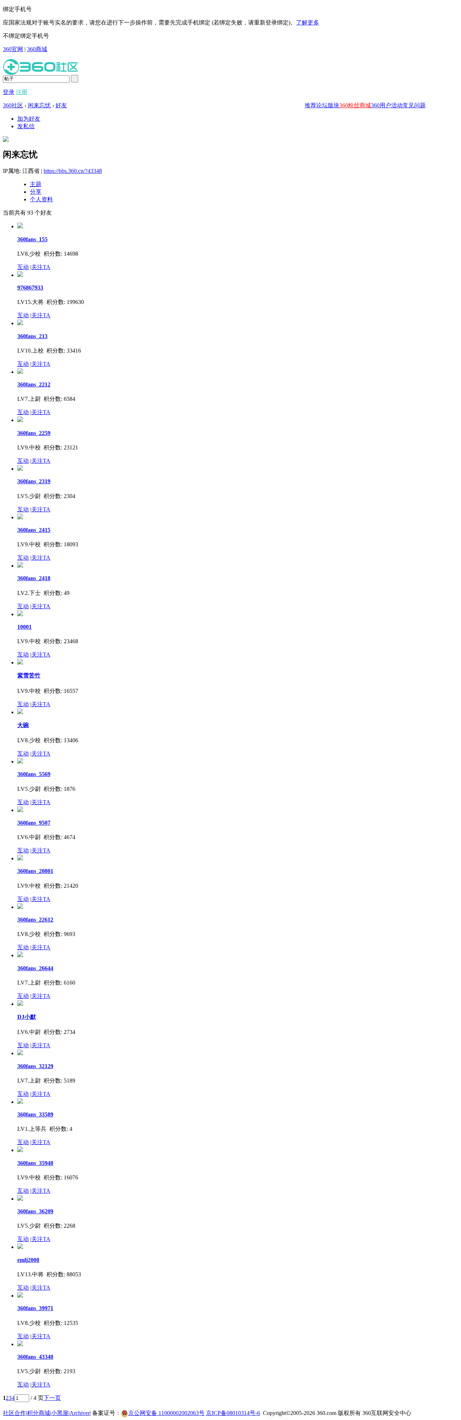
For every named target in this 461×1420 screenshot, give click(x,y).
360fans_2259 (33, 433)
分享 (35, 192)
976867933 (30, 288)
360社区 (13, 105)
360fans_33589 (35, 1114)
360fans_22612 (35, 920)
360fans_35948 (35, 1163)
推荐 (310, 105)
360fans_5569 (33, 774)
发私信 (26, 126)
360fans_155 (32, 239)
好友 (61, 105)
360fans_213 (32, 336)
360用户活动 (387, 105)
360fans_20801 (35, 871)
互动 (23, 267)
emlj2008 (28, 1260)
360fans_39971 (35, 1308)
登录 (8, 92)
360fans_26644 (35, 968)
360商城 (37, 49)
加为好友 (28, 119)
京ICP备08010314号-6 (233, 1413)
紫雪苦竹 (28, 675)
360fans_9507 (33, 823)
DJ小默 (26, 1017)
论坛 (322, 105)
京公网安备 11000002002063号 (166, 1413)
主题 (35, 184)
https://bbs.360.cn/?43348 (73, 171)
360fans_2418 (33, 578)
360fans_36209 (35, 1211)
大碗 (23, 725)
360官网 (13, 49)
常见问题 (414, 105)
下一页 (52, 1398)
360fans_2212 (33, 384)
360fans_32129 (35, 1066)
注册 (21, 92)
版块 (333, 105)
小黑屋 (59, 1413)
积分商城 (38, 1413)
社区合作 (14, 1413)
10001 (24, 627)
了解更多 (307, 22)
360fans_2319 (33, 481)
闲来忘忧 (39, 105)
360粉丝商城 (355, 105)
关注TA (40, 267)
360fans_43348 (35, 1357)
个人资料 (41, 199)
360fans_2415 (33, 530)
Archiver (80, 1413)
